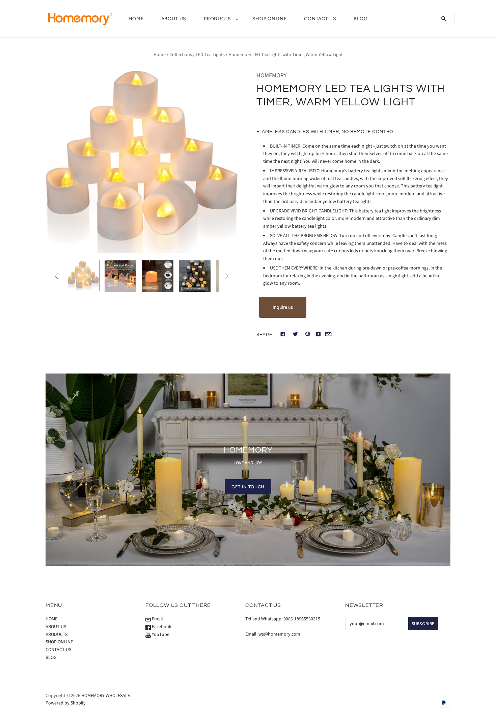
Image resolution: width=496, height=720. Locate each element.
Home (160, 54)
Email (157, 619)
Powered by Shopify (66, 703)
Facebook (161, 626)
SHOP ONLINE (269, 19)
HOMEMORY (271, 75)
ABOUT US (174, 19)
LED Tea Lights (210, 54)
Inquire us (283, 307)
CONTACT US (320, 19)
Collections (180, 54)
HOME (136, 19)
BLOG (360, 19)
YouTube (160, 634)
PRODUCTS (217, 19)
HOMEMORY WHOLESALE (105, 695)
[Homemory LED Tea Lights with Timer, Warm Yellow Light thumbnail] (83, 275)
